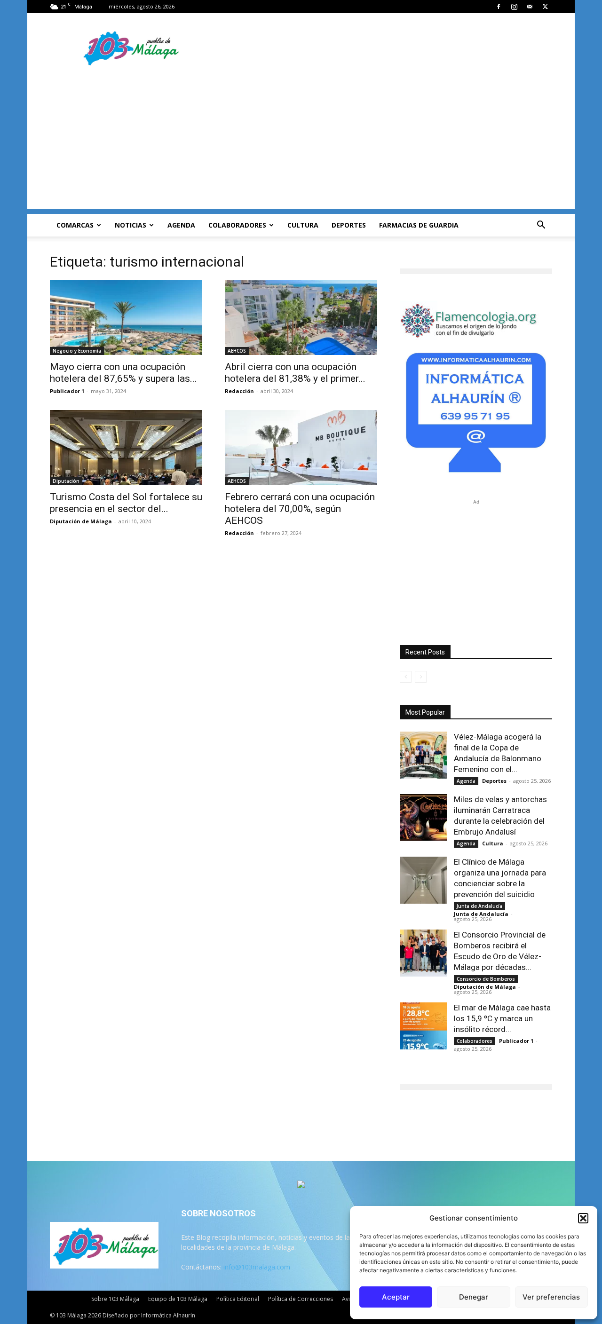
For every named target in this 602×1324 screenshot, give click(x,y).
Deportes (349, 225)
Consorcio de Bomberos (486, 979)
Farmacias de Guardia (419, 225)
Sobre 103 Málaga (115, 1299)
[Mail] (530, 6)
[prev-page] (406, 677)
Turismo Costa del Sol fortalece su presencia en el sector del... (126, 502)
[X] (545, 6)
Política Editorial (237, 1299)
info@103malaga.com (256, 1266)
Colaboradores (237, 225)
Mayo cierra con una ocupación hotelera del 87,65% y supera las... (123, 372)
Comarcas (75, 225)
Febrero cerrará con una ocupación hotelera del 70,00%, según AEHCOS (300, 508)
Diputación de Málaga (81, 521)
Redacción (239, 390)
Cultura (302, 225)
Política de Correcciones (300, 1299)
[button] (583, 1218)
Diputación (66, 481)
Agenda (181, 225)
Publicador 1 (67, 390)
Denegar (473, 1296)
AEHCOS (237, 350)
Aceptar (396, 1296)
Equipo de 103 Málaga (177, 1299)
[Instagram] (514, 6)
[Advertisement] (301, 143)
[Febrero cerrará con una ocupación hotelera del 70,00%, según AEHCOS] (301, 447)
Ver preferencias (551, 1296)
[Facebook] (498, 6)
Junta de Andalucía (479, 906)
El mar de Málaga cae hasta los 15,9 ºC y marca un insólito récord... (502, 1018)
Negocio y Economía (77, 350)
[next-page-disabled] (421, 677)
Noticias (130, 225)
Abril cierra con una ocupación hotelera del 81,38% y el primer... (295, 372)
